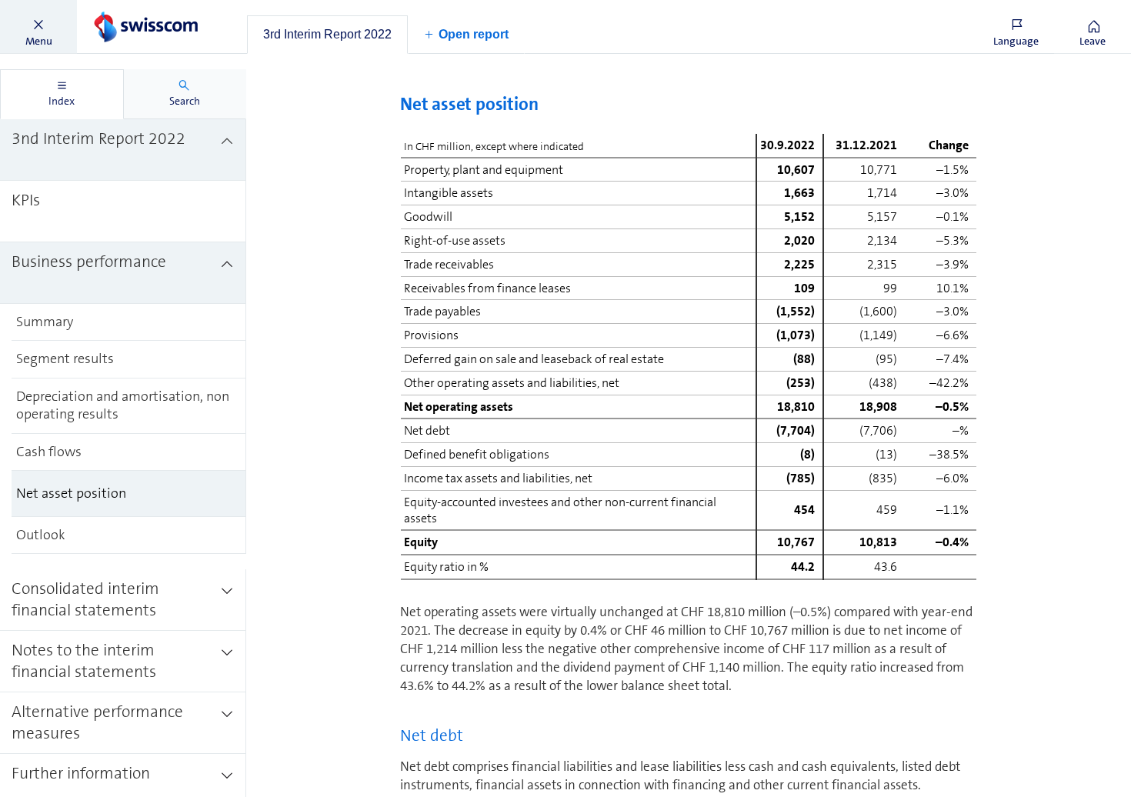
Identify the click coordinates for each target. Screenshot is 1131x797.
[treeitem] (123, 150)
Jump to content (115, 9)
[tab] (327, 34)
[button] (38, 27)
